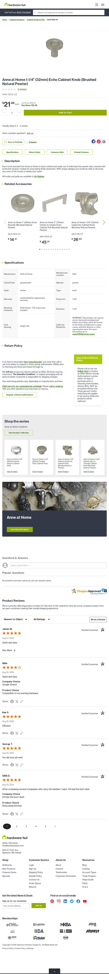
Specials (6, 876)
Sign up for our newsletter (14, 901)
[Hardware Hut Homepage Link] (15, 4)
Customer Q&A (57, 152)
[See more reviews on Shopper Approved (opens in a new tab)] (21, 702)
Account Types (89, 872)
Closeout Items (9, 872)
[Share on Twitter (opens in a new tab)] (17, 701)
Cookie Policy (20, 948)
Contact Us (34, 879)
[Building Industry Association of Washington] (39, 937)
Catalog (86, 869)
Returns (32, 887)
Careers (59, 869)
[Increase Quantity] (20, 112)
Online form (82, 371)
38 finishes (39, 176)
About (58, 865)
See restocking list (32, 362)
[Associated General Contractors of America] (12, 937)
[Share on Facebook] (93, 141)
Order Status (35, 883)
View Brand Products (20, 529)
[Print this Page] (103, 141)
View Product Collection (19, 433)
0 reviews (22, 89)
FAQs (85, 883)
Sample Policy (35, 876)
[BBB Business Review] (66, 931)
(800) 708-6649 (24, 12)
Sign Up (32, 869)
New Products (8, 869)
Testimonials (61, 872)
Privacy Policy (7, 948)
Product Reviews (81, 152)
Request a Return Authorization (19, 395)
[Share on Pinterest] (98, 141)
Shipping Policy (36, 872)
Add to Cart (65, 112)
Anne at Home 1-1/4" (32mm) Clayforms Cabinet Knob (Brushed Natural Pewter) (85, 225)
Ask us (30, 133)
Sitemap (30, 948)
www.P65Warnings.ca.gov (83, 334)
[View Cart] (96, 5)
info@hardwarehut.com (13, 845)
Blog (84, 865)
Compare (32, 142)
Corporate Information (66, 876)
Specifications (12, 152)
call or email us (56, 386)
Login (31, 865)
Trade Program (89, 876)
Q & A (85, 887)
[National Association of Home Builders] (66, 937)
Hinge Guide (88, 879)
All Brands (7, 865)
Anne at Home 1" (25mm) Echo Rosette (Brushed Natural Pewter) (22, 225)
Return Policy (34, 152)
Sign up (39, 905)
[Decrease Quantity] (4, 112)
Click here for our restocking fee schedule (22, 386)
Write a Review (98, 619)
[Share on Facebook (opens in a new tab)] (12, 702)
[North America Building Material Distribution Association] (92, 931)
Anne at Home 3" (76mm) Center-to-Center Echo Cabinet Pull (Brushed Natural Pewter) (54, 226)
